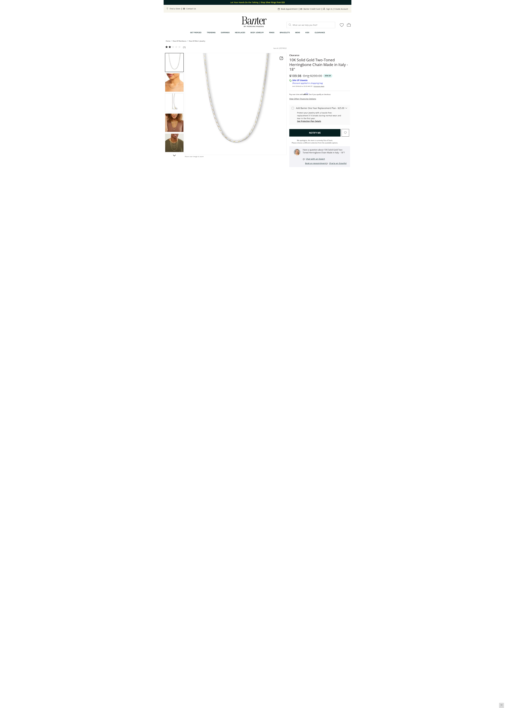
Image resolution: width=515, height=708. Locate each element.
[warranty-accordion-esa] (346, 108)
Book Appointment (289, 9)
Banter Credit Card (312, 9)
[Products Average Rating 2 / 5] (173, 47)
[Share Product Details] (281, 58)
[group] (174, 62)
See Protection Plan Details (309, 121)
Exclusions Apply (319, 86)
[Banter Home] (254, 21)
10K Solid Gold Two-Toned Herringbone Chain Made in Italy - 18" (318, 65)
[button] (174, 155)
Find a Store (175, 8)
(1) (184, 47)
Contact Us (191, 8)
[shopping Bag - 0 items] (349, 25)
